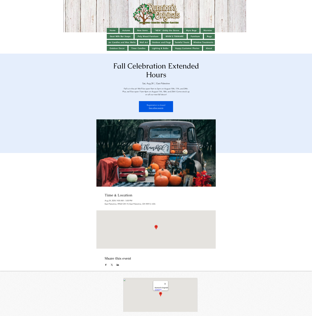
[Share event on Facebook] (106, 265)
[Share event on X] (112, 265)
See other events (156, 108)
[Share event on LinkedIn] (118, 265)
